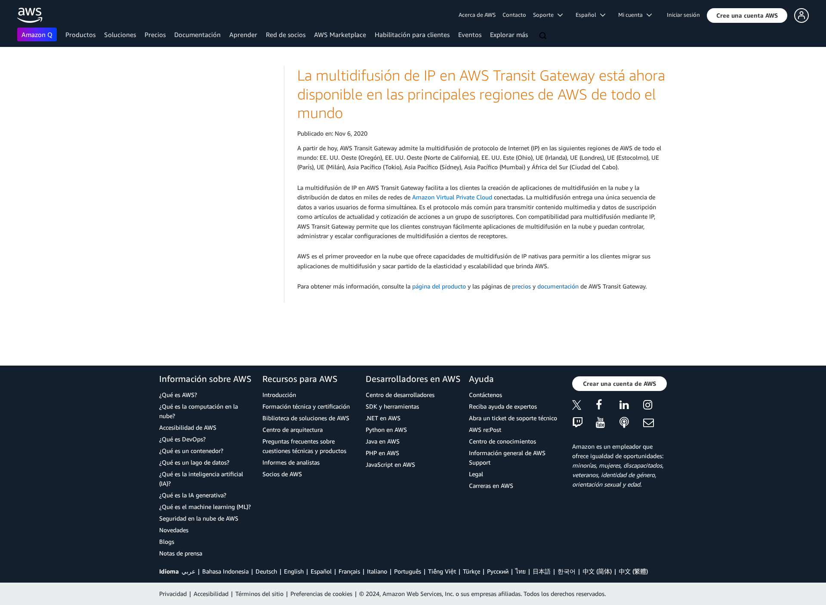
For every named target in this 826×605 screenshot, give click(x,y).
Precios (155, 34)
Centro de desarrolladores (400, 394)
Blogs (166, 541)
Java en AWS (383, 441)
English (294, 571)
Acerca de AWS (477, 14)
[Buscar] (544, 36)
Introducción (279, 394)
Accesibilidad (211, 593)
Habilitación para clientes (412, 34)
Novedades (173, 530)
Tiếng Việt (442, 571)
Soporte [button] (545, 14)
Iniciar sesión (683, 14)
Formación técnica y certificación (306, 406)
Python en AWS (386, 429)
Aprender (243, 34)
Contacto (514, 14)
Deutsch (266, 571)
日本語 (542, 571)
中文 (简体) (597, 571)
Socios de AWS (282, 474)
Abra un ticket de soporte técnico (513, 418)
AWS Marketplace (340, 34)
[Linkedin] (631, 406)
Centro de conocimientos (502, 441)
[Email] (655, 423)
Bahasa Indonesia (225, 571)
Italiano (377, 571)
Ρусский (498, 571)
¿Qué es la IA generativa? (192, 495)
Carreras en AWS (491, 485)
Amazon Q (37, 34)
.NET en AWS (383, 418)
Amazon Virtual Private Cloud (452, 197)
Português (407, 571)
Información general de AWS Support (507, 457)
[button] (747, 15)
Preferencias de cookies (321, 593)
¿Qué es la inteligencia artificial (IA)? (201, 478)
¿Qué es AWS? (178, 394)
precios (521, 286)
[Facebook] (608, 406)
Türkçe (471, 571)
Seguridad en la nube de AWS (198, 518)
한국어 (567, 571)
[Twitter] (584, 406)
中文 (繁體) (633, 571)
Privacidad (173, 593)
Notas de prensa (180, 553)
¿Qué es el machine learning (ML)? (205, 506)
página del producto (439, 286)
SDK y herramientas (392, 406)
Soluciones (120, 34)
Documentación (197, 34)
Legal (476, 474)
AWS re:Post (485, 429)
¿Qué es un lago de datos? (194, 462)
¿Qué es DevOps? (182, 439)
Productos (80, 34)
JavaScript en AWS (390, 464)
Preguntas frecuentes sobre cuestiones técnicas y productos (304, 445)
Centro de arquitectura (292, 429)
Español (321, 571)
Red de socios (285, 34)
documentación (558, 286)
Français (349, 571)
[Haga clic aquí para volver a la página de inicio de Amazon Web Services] (30, 15)
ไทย (520, 571)
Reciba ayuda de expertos (503, 406)
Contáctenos (485, 394)
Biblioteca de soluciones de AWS (305, 418)
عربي (188, 571)
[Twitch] (584, 423)
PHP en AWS (382, 452)
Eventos (469, 34)
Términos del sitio (259, 593)
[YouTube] (608, 423)
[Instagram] (655, 406)
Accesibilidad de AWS (187, 427)
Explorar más (509, 34)
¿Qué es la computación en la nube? (198, 411)
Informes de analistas (291, 462)
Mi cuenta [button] (632, 14)
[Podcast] (631, 423)
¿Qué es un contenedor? (191, 450)
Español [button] (588, 14)
